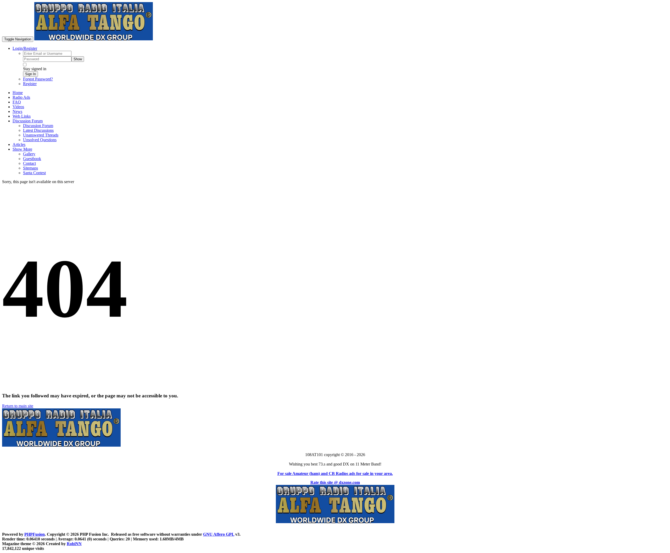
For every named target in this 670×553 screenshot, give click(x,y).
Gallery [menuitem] (29, 154)
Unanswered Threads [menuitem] (40, 135)
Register (30, 83)
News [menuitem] (17, 111)
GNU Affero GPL (218, 534)
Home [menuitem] (18, 92)
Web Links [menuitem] (22, 116)
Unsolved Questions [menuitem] (40, 140)
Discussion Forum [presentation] (28, 121)
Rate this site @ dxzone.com (335, 482)
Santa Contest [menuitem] (34, 173)
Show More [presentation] (22, 149)
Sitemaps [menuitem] (30, 168)
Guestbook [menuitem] (32, 158)
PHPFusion (34, 534)
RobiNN (74, 543)
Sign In (30, 74)
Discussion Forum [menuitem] (38, 125)
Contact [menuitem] (29, 163)
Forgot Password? (38, 79)
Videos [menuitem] (18, 107)
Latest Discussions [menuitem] (38, 130)
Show (78, 59)
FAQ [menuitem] (17, 102)
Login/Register (25, 48)
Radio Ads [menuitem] (21, 97)
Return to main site (17, 406)
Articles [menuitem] (19, 144)
